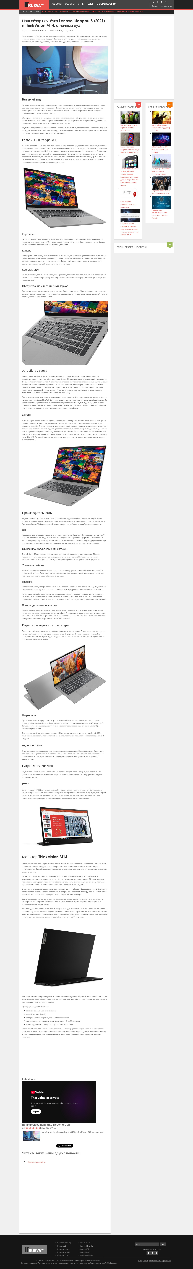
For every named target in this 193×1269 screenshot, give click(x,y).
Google (81, 11)
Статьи (145, 1261)
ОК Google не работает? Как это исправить (128, 204)
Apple (44, 11)
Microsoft (101, 11)
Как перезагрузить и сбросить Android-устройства (129, 127)
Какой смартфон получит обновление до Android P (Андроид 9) (130, 149)
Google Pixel (122, 11)
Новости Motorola (86, 1246)
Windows (63, 11)
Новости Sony (62, 1255)
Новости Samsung (64, 1243)
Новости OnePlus (86, 1255)
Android (50, 11)
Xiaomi (87, 11)
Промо (151, 1261)
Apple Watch (111, 11)
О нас (140, 1261)
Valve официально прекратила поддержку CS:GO (161, 127)
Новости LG (61, 1246)
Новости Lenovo (63, 1249)
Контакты (157, 1261)
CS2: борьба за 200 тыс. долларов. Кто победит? (160, 149)
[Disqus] (65, 1198)
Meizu (94, 11)
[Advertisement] (65, 1058)
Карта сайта (166, 1261)
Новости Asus (85, 1252)
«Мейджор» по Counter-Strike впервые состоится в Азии (161, 171)
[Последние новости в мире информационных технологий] (34, 4)
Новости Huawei (63, 1252)
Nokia (74, 11)
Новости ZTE (84, 1249)
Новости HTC (85, 1243)
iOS (69, 11)
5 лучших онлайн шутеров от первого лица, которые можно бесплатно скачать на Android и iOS (129, 229)
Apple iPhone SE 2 (135, 11)
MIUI (56, 11)
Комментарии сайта (36, 1162)
